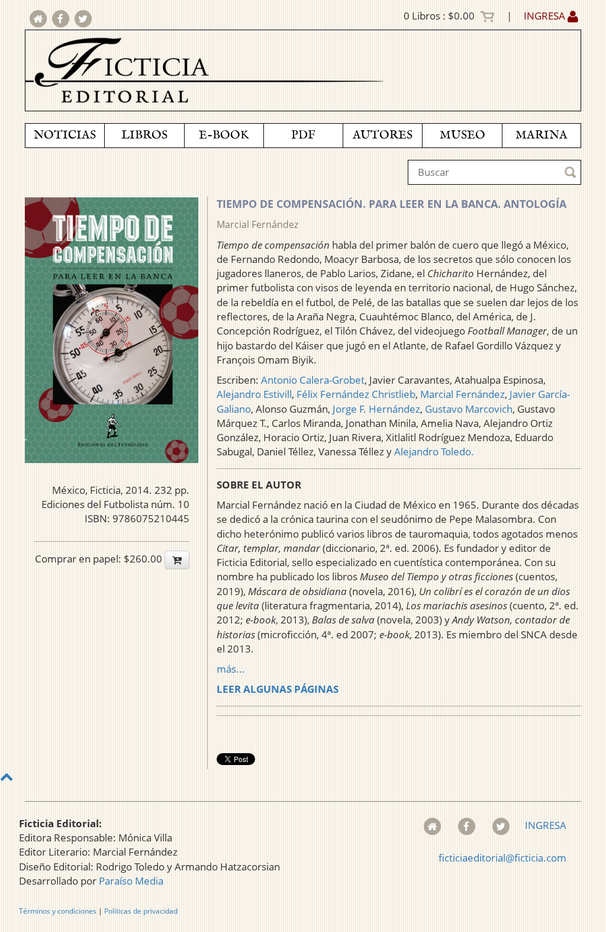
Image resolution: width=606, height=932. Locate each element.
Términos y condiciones (57, 911)
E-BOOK (224, 135)
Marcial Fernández (257, 224)
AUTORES (382, 135)
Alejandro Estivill (254, 394)
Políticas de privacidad (141, 911)
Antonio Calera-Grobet (313, 380)
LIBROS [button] (144, 135)
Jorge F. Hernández (376, 409)
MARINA (541, 135)
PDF (303, 135)
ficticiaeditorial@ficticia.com (502, 857)
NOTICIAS (65, 135)
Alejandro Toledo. (434, 451)
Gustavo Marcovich (468, 409)
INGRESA (546, 16)
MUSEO (462, 135)
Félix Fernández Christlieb (355, 394)
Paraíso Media (131, 881)
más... (231, 669)
